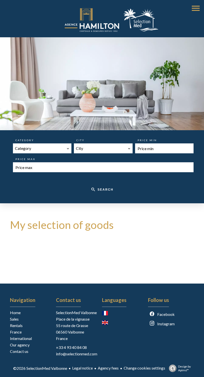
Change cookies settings (144, 368)
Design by (184, 368)
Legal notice (82, 368)
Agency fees (108, 368)
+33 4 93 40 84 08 (71, 347)
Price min (147, 140)
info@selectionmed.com (76, 353)
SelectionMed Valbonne (76, 312)
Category (24, 140)
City (80, 140)
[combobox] (42, 148)
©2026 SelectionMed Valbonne (40, 368)
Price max (25, 159)
